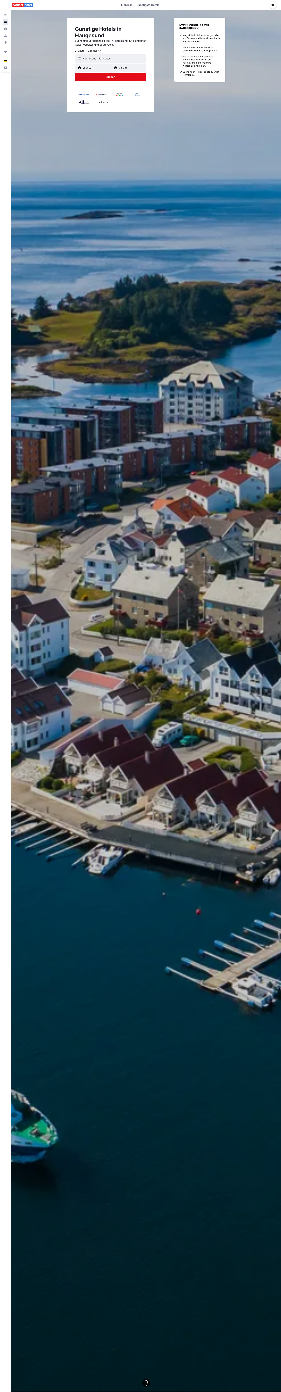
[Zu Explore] (5, 42)
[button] (5, 5)
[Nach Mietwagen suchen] (5, 28)
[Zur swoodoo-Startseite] (22, 5)
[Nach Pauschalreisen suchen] (5, 35)
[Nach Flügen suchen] (5, 15)
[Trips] (5, 51)
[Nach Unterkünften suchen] (5, 22)
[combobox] (88, 50)
